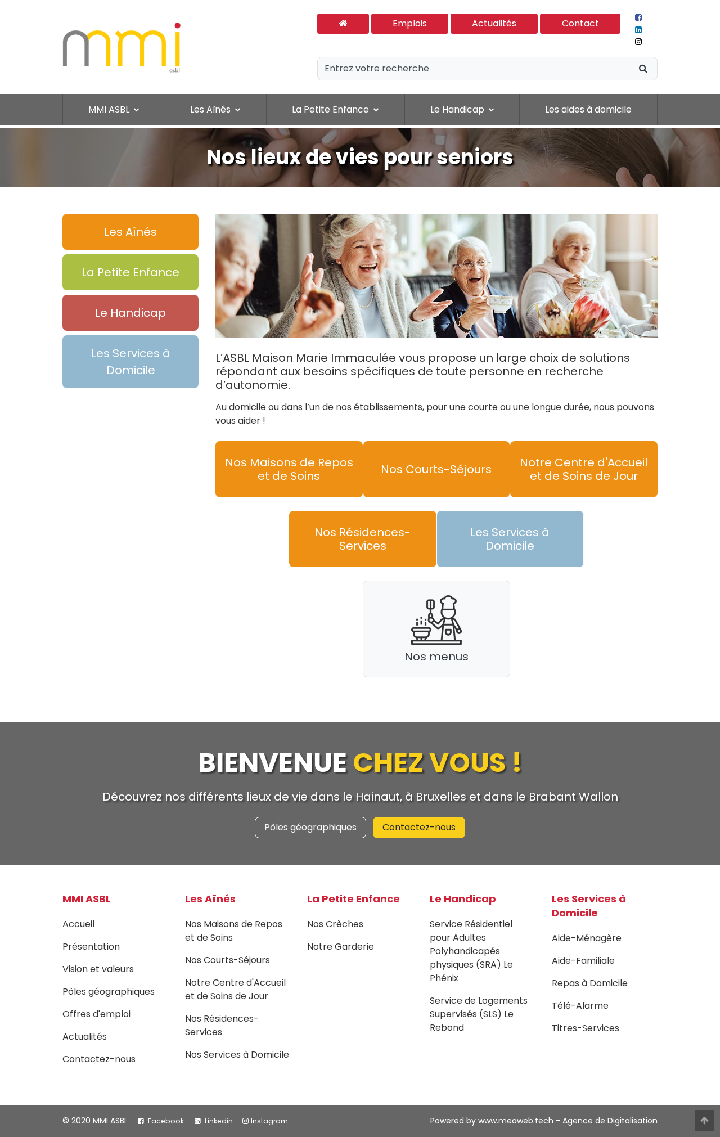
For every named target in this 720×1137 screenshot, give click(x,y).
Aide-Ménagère (587, 938)
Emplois (410, 23)
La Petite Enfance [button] (331, 109)
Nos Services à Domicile (237, 1054)
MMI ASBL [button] (110, 109)
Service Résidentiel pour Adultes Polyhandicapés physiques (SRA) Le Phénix (471, 951)
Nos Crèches (335, 924)
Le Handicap (463, 899)
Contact (580, 23)
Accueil (78, 924)
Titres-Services (585, 1028)
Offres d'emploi (96, 1014)
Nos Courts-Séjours (436, 469)
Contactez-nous (419, 827)
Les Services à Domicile (510, 539)
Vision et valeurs (98, 969)
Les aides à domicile (588, 109)
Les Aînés (210, 899)
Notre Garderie (340, 946)
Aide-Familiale (583, 960)
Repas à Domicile (590, 983)
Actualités (494, 23)
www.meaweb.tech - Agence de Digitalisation (568, 1120)
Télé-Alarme (580, 1005)
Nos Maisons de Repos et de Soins (289, 469)
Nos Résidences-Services (362, 539)
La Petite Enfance (353, 899)
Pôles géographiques (310, 827)
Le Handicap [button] (458, 109)
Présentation (91, 946)
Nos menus (436, 656)
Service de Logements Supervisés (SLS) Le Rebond (479, 1014)
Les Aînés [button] (211, 109)
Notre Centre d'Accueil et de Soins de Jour (583, 469)
